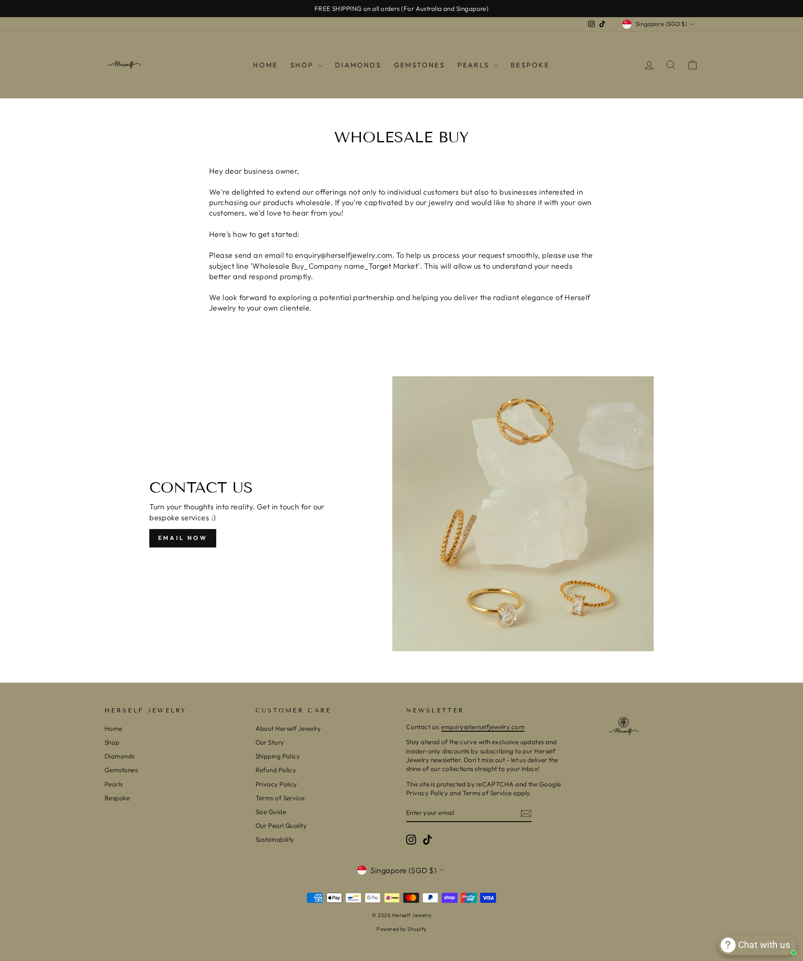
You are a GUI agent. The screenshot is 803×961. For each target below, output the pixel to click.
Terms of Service (280, 798)
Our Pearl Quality (281, 826)
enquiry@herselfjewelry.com (343, 255)
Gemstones (419, 65)
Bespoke (530, 65)
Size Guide (271, 812)
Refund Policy (276, 770)
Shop (303, 65)
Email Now (182, 538)
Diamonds (358, 65)
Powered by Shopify (401, 928)
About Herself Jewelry (288, 728)
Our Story (270, 742)
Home (265, 65)
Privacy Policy (276, 784)
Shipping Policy (278, 756)
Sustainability (275, 839)
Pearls (475, 65)
